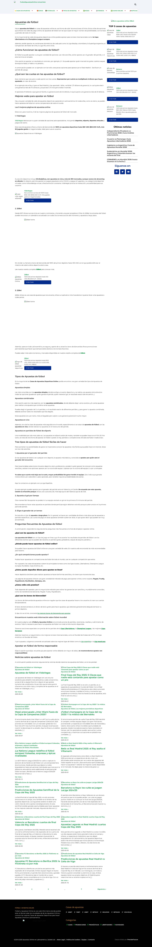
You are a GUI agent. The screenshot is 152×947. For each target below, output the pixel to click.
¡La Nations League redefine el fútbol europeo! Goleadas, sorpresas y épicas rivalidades (35, 753)
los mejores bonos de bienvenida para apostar (53, 613)
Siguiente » (102, 889)
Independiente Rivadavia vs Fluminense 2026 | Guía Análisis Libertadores (120, 133)
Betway (95, 912)
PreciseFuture (132, 939)
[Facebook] (116, 171)
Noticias (134, 10)
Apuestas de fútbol (22, 669)
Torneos (101, 10)
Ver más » (18, 692)
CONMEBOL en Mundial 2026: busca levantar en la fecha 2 (122, 160)
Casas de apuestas (23, 10)
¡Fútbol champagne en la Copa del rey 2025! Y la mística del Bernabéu (81, 713)
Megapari (105, 912)
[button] (135, 4)
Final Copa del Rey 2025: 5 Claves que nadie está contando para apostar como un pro (82, 677)
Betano (119, 69)
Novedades (34, 748)
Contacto (91, 940)
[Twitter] (122, 171)
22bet (26, 358)
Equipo (84, 940)
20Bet (26, 275)
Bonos (40, 10)
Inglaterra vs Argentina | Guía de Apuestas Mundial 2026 (121, 146)
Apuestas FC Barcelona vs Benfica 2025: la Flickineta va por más (37, 862)
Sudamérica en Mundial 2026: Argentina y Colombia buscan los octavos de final (121, 153)
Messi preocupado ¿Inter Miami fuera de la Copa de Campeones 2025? (36, 713)
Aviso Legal (61, 940)
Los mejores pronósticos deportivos (89, 709)
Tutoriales (51, 10)
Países (87, 10)
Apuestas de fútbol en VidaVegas (32, 673)
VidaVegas (19, 121)
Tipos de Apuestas (70, 10)
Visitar (30, 200)
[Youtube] (128, 171)
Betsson (119, 106)
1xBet (118, 30)
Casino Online (117, 10)
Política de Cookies (73, 940)
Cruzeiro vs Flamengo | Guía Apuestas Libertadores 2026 (119, 140)
